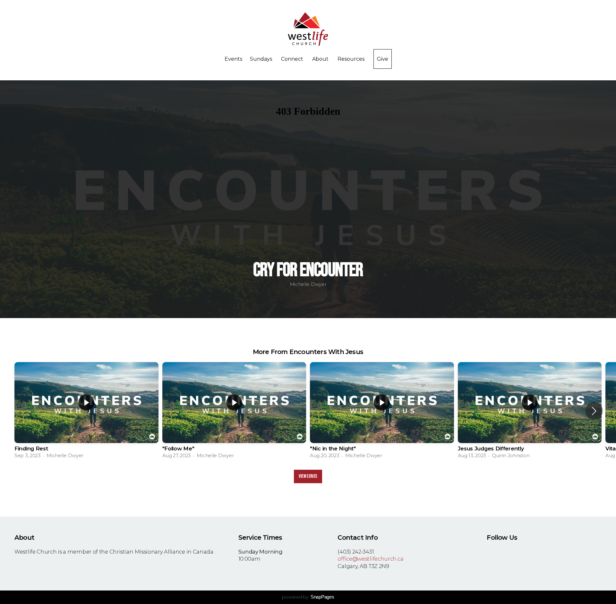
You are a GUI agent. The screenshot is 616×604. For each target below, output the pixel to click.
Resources (352, 59)
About (321, 59)
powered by (308, 597)
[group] (86, 411)
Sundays (261, 59)
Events (233, 59)
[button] (594, 411)
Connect (292, 59)
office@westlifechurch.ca (370, 558)
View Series (308, 476)
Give (382, 59)
